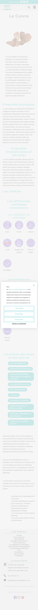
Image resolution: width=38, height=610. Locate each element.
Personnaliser (19, 319)
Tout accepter (19, 308)
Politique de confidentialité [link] (19, 323)
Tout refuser (19, 314)
